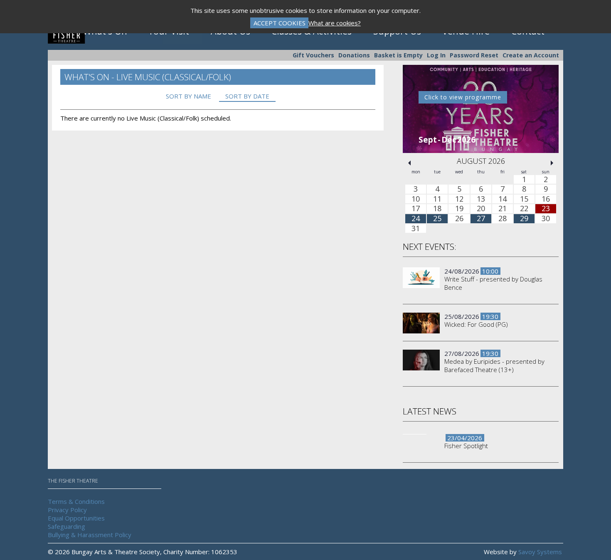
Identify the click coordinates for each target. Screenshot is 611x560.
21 (502, 209)
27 (481, 218)
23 (546, 209)
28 (502, 218)
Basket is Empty (398, 55)
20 (481, 209)
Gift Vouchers (313, 55)
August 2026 (481, 161)
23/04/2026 (464, 438)
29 (524, 218)
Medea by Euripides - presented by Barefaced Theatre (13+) (494, 365)
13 (481, 199)
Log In (436, 55)
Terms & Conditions (76, 501)
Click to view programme (462, 97)
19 (459, 209)
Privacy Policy (67, 510)
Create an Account (531, 55)
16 (546, 199)
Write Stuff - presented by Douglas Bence (493, 283)
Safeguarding (66, 526)
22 (524, 209)
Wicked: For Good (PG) (476, 324)
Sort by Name (188, 96)
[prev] (409, 163)
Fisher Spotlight (466, 446)
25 (437, 218)
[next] (552, 163)
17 (415, 209)
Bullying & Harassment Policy (89, 534)
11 (437, 199)
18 (437, 209)
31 (415, 228)
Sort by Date (247, 96)
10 (415, 199)
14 (502, 199)
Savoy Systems (540, 552)
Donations (354, 55)
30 (546, 218)
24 (415, 218)
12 (459, 199)
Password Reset (474, 55)
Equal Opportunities (76, 518)
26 (459, 218)
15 (524, 199)
